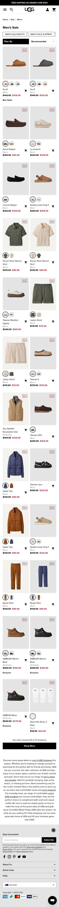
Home (5, 19)
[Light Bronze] (39, 143)
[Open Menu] (5, 9)
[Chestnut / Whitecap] (11, 314)
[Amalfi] (5, 485)
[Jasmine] (33, 143)
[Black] (11, 84)
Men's (19, 19)
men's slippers (48, 789)
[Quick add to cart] (26, 90)
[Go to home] (29, 9)
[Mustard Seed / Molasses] (33, 374)
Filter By (8, 41)
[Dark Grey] (17, 84)
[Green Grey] (5, 255)
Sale (12, 19)
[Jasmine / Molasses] (5, 314)
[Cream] (11, 255)
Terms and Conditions (34, 847)
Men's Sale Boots (15, 34)
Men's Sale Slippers (41, 34)
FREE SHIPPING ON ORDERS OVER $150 (29, 2)
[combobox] (22, 840)
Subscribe (49, 839)
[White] (33, 716)
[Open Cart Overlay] (54, 9)
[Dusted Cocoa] (5, 143)
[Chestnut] (5, 84)
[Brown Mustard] (11, 485)
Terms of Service (22, 851)
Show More (29, 745)
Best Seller (7, 100)
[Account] (47, 9)
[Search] (11, 9)
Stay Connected (10, 834)
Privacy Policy (8, 849)
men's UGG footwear (42, 760)
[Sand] (39, 199)
